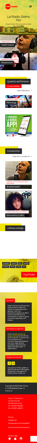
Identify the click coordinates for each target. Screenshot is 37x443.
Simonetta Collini (15, 215)
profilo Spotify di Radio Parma (16, 335)
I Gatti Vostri (7, 45)
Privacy (11, 417)
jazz (19, 263)
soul (23, 267)
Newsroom (7, 62)
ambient (6, 263)
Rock (18, 267)
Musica (5, 267)
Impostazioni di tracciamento (19, 427)
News (13, 267)
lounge (26, 263)
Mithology (11, 103)
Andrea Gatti (13, 187)
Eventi (13, 263)
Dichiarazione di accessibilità (19, 423)
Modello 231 (12, 420)
